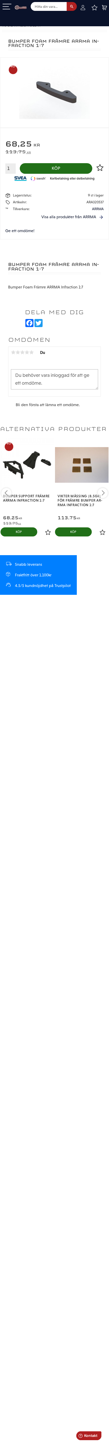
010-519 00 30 (21, 16)
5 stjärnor (31, 352)
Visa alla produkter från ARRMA (68, 217)
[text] (54, 145)
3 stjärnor (22, 352)
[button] (7, 7)
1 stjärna (13, 352)
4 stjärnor (27, 352)
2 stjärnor (17, 352)
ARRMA (98, 209)
